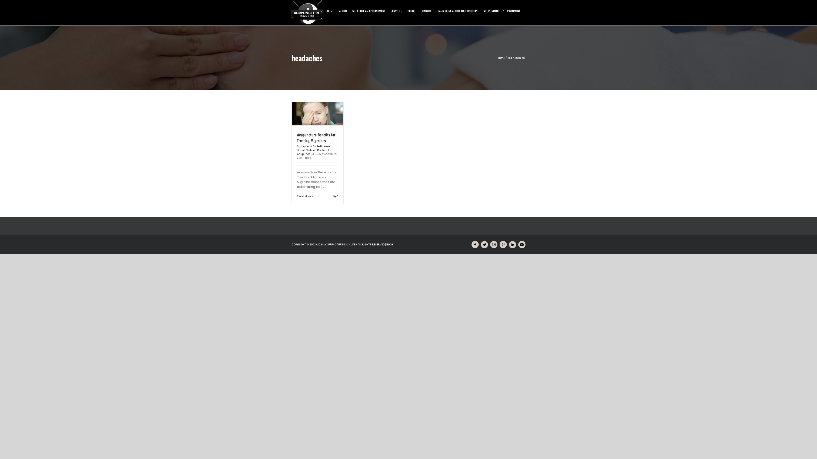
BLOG (389, 244)
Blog (308, 158)
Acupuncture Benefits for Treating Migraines (316, 137)
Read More (304, 196)
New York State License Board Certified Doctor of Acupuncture (313, 150)
